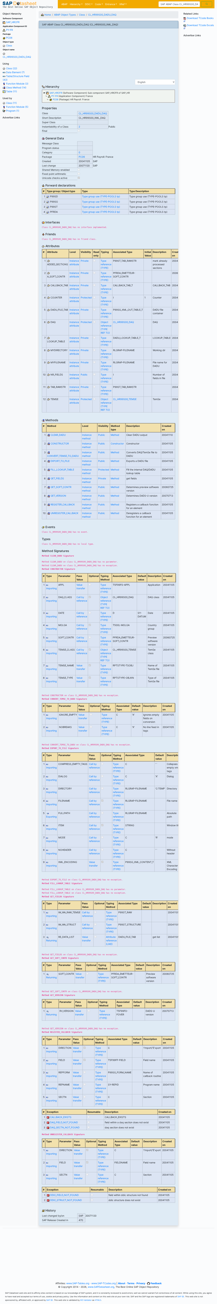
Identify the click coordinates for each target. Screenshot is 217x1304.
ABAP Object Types (65, 14)
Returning (51, 940)
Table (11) (11, 91)
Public (84, 374)
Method (115, 434)
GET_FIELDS (57, 478)
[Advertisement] (18, 171)
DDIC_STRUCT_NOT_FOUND (66, 1200)
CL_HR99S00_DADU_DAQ (17, 56)
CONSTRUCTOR (60, 443)
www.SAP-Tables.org (77, 1283)
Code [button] (98, 4)
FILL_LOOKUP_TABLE (62, 469)
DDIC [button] (88, 4)
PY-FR (9, 29)
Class (9, 45)
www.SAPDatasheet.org (101, 1286)
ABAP (64, 4)
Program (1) (12, 110)
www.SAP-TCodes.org (103, 1283)
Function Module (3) (17, 83)
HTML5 (98, 1300)
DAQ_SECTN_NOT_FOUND (65, 1127)
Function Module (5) (17, 106)
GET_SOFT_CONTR (61, 487)
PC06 (9, 37)
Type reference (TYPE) (106, 264)
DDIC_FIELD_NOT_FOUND (64, 1195)
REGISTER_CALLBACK (63, 504)
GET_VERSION (58, 495)
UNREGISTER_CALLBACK (64, 513)
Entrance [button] (110, 4)
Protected (86, 297)
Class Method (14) (16, 87)
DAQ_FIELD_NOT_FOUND (64, 1122)
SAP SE (180, 1296)
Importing (51, 588)
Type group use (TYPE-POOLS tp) (101, 196)
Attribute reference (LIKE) (111, 940)
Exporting (51, 816)
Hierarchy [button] (75, 4)
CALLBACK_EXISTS (60, 1117)
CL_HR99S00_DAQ (123, 322)
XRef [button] (122, 4)
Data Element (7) (15, 72)
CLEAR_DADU (58, 434)
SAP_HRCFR (12, 22)
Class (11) (11, 102)
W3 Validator (86, 1300)
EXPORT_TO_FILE (60, 461)
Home (47, 14)
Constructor (117, 443)
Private (84, 260)
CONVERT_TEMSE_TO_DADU (63, 455)
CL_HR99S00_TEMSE (124, 399)
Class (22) (11, 68)
